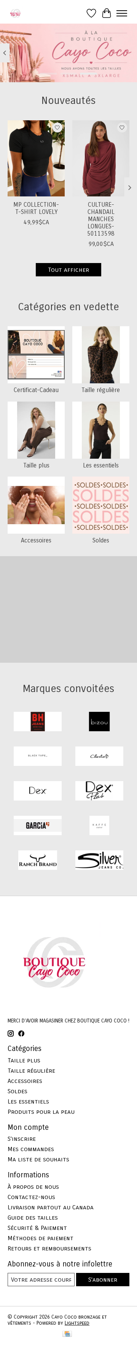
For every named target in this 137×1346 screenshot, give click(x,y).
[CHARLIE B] (99, 757)
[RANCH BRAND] (37, 861)
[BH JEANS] (37, 722)
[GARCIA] (37, 826)
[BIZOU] (99, 722)
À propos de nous (33, 1186)
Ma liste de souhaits (38, 1159)
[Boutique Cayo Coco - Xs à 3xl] (15, 13)
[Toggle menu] (121, 13)
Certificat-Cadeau (36, 390)
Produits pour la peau (41, 1111)
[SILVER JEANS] (99, 861)
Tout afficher (68, 269)
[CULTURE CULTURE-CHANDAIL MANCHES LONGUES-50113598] (100, 158)
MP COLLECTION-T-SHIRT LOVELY (36, 208)
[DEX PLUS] (99, 792)
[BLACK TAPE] (37, 757)
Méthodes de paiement (40, 1238)
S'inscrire (22, 1138)
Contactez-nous (31, 1197)
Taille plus (36, 465)
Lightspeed (77, 1323)
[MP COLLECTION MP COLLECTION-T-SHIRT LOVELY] (36, 158)
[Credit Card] (67, 1334)
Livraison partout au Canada (51, 1207)
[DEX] (37, 792)
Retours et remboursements (49, 1248)
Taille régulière (100, 390)
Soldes (100, 540)
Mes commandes (31, 1149)
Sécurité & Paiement (37, 1227)
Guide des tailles (33, 1217)
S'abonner (102, 1279)
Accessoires (36, 540)
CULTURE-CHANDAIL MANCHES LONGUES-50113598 (101, 219)
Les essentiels (101, 465)
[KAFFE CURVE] (99, 826)
